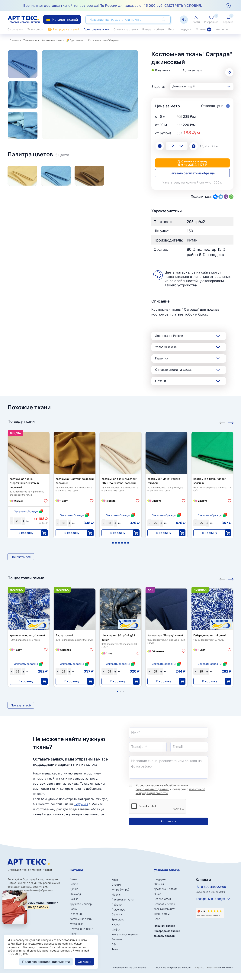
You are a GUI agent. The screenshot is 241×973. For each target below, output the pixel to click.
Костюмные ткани (52, 40)
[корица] (89, 176)
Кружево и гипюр (81, 904)
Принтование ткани (96, 29)
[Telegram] (220, 196)
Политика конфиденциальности (173, 967)
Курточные (76, 923)
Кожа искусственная (125, 934)
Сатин (73, 879)
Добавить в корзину (192, 163)
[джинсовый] (56, 176)
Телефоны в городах (210, 898)
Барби (73, 908)
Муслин (116, 894)
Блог (171, 29)
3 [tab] (119, 543)
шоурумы (81, 804)
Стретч (116, 884)
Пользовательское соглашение (129, 967)
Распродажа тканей (66, 29)
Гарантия (161, 358)
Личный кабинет (164, 908)
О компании (15, 29)
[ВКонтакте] (215, 196)
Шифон (116, 929)
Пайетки (117, 904)
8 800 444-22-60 (213, 887)
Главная (14, 40)
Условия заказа (166, 347)
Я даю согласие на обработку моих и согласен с (170, 789)
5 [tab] (125, 543)
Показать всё (21, 557)
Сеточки (117, 914)
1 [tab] (113, 543)
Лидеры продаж (164, 935)
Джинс (74, 888)
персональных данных (152, 789)
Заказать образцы (26, 511)
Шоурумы (185, 29)
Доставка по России (169, 335)
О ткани (160, 381)
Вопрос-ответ (162, 898)
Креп (115, 879)
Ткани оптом (35, 29)
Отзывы (203, 29)
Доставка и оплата (166, 888)
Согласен (84, 961)
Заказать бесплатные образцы (192, 173)
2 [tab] (116, 543)
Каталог (76, 870)
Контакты (222, 29)
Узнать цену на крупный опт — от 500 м (192, 182)
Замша (74, 898)
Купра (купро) (120, 889)
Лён (114, 944)
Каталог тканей (65, 19)
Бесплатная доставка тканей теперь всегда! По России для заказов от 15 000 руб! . (112, 6)
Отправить (168, 821)
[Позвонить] (184, 19)
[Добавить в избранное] (46, 501)
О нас (157, 894)
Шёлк (73, 933)
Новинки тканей (164, 925)
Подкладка (119, 909)
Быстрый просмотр (28, 460)
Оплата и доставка (126, 29)
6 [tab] (128, 543)
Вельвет (117, 939)
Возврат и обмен (153, 29)
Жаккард (75, 894)
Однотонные (76, 40)
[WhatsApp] (231, 196)
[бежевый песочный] (22, 176)
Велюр (74, 884)
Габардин (76, 913)
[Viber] (226, 196)
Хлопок (116, 924)
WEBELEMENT (225, 967)
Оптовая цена (212, 106)
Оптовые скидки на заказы (173, 369)
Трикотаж (118, 919)
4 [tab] (122, 543)
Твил (115, 949)
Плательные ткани (81, 928)
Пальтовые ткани (122, 899)
